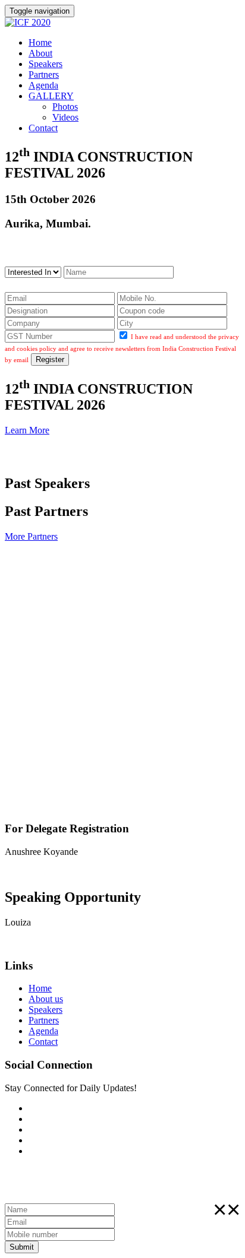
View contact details (42, 872)
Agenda (43, 85)
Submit (22, 1247)
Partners (44, 74)
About (40, 53)
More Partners (31, 536)
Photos (65, 107)
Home (40, 42)
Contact (43, 128)
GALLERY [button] (51, 96)
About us (46, 999)
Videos (65, 117)
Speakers (45, 64)
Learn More (27, 430)
